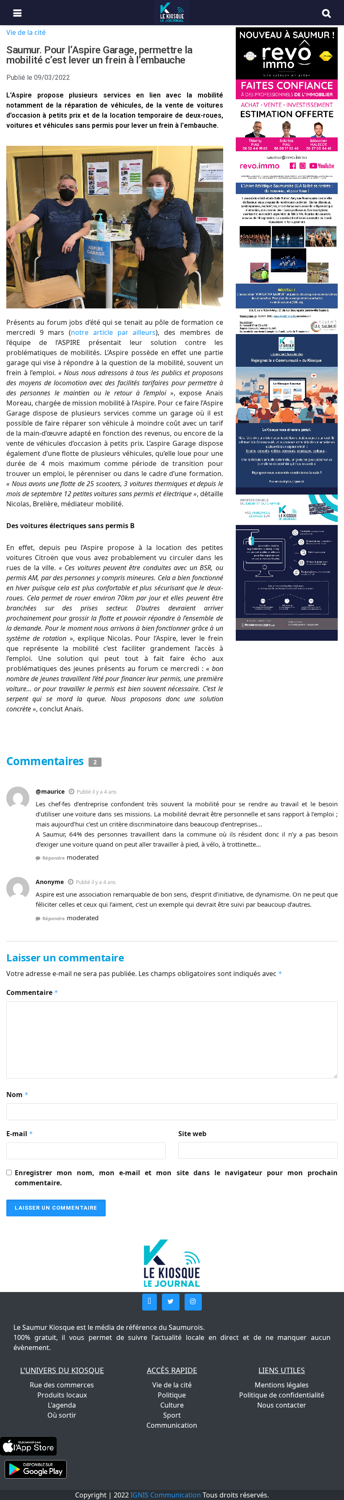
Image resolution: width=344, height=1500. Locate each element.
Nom (17, 1094)
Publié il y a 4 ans (97, 791)
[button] (149, 1302)
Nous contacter (281, 1405)
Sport (172, 1415)
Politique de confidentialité (281, 1395)
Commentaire (32, 992)
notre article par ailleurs (113, 332)
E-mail (19, 1133)
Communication (171, 1425)
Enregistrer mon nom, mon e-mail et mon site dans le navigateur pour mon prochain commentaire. (176, 1177)
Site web (192, 1133)
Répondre (53, 858)
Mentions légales (282, 1384)
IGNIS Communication (165, 1495)
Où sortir (61, 1415)
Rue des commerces (62, 1384)
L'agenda (62, 1405)
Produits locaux (62, 1395)
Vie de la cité (26, 32)
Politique (172, 1395)
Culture (172, 1405)
